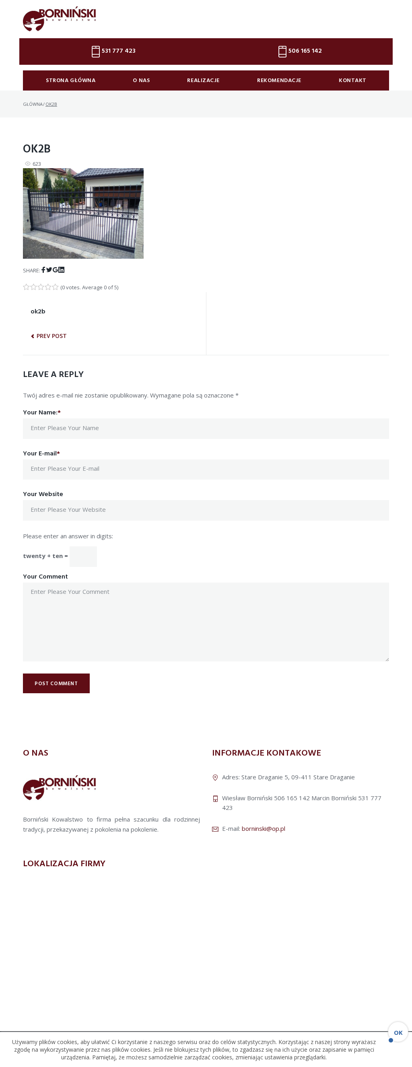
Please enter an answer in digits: (68, 536)
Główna (33, 104)
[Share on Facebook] (43, 270)
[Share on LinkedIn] (61, 270)
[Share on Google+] (55, 270)
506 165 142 (305, 51)
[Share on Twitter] (49, 270)
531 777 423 (119, 51)
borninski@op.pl (263, 828)
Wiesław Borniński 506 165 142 (266, 798)
